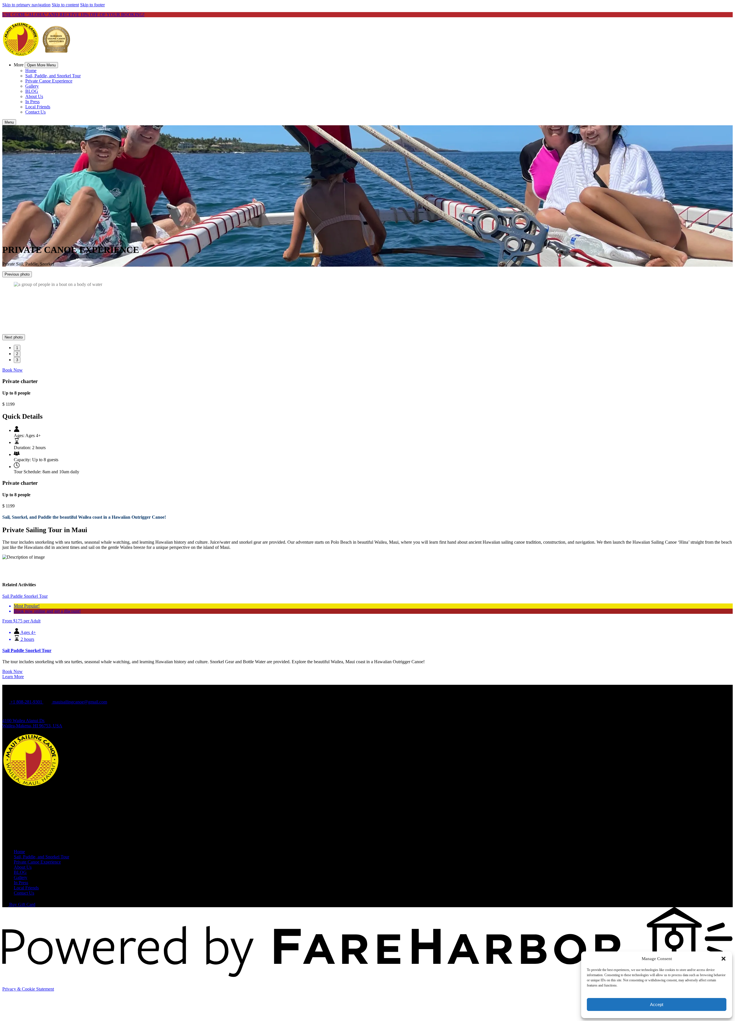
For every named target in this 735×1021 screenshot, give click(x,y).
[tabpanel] (367, 284)
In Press (32, 101)
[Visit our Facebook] (17, 759)
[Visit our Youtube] (17, 791)
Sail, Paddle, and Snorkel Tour (53, 75)
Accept (656, 1004)
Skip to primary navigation (26, 4)
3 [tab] (17, 322)
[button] (723, 959)
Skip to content (65, 4)
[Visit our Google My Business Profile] (17, 767)
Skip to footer (92, 4)
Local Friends (37, 106)
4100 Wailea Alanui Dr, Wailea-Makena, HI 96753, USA (32, 685)
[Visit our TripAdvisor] (19, 783)
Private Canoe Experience (48, 80)
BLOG (31, 91)
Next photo (14, 299)
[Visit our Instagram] (17, 775)
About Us (34, 96)
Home (30, 70)
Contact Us (35, 111)
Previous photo (17, 274)
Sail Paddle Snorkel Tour (26, 612)
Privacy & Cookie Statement (28, 951)
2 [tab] (17, 316)
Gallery (32, 86)
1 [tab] (17, 310)
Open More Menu (41, 65)
